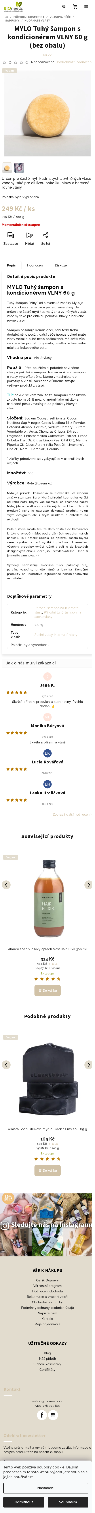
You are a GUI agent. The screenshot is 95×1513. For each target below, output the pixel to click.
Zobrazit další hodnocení (72, 814)
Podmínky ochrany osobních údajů (47, 1308)
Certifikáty (47, 1369)
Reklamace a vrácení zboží (47, 1297)
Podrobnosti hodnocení (74, 62)
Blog (47, 1353)
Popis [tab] (11, 265)
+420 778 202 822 (47, 1405)
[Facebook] (42, 1415)
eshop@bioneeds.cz (47, 1401)
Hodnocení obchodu (47, 1291)
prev (6, 884)
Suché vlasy (43, 635)
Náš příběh (47, 1358)
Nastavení (45, 1488)
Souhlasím (68, 1502)
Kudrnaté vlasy (65, 635)
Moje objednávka (47, 1324)
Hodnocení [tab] (35, 265)
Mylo (47, 54)
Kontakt (47, 1319)
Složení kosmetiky (47, 1364)
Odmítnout (24, 1502)
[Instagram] (53, 1415)
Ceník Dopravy (47, 1280)
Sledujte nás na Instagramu (52, 1225)
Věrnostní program (47, 1286)
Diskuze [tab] (61, 265)
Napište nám (47, 1313)
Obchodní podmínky (47, 1302)
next (88, 884)
